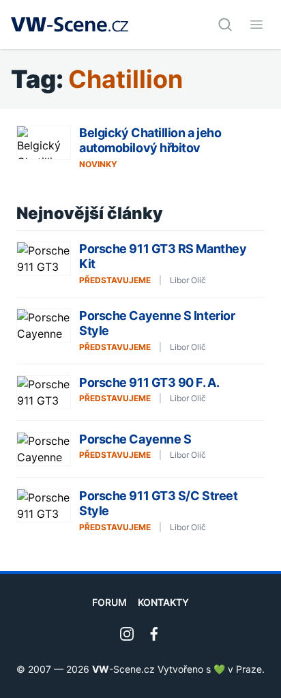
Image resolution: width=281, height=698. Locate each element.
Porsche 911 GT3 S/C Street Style (158, 504)
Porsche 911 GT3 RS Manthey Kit (162, 257)
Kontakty (163, 602)
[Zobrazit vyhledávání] (225, 24)
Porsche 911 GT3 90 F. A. (149, 382)
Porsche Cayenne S (135, 439)
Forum (109, 602)
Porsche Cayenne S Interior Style (157, 323)
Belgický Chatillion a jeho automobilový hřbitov (150, 141)
